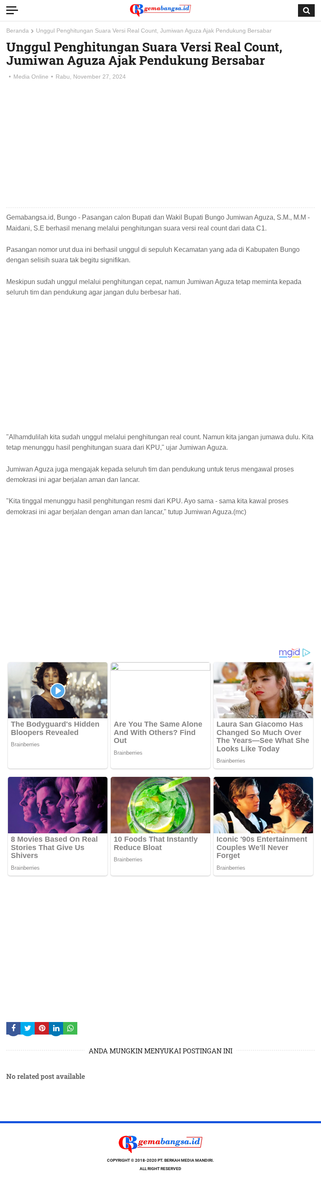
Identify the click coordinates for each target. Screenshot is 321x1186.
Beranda (17, 30)
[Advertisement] (160, 144)
